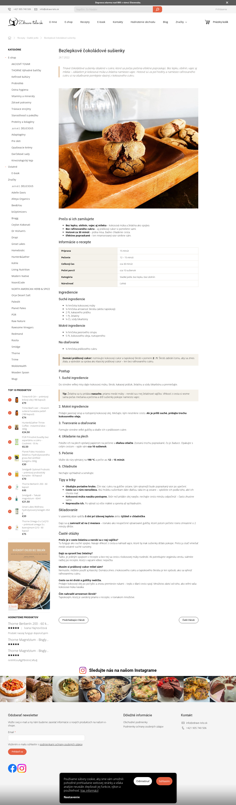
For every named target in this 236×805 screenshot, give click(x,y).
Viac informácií (89, 790)
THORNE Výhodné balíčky (26, 70)
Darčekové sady (21, 154)
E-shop (12, 57)
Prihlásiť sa (17, 751)
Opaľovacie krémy (22, 147)
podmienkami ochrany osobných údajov (61, 744)
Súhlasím (164, 781)
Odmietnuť (142, 781)
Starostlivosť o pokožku (25, 115)
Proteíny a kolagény (23, 121)
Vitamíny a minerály (23, 96)
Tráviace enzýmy (21, 109)
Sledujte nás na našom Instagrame (123, 670)
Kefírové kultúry (21, 76)
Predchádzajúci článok (73, 620)
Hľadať (157, 9)
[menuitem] (53, 22)
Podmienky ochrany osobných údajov (143, 726)
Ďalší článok (189, 620)
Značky (12, 179)
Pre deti (16, 141)
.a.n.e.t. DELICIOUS (22, 128)
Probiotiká (17, 83)
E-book (15, 173)
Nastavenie (72, 797)
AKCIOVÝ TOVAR (21, 64)
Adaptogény (19, 134)
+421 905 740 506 (196, 728)
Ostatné (12, 166)
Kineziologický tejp (22, 160)
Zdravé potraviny (21, 102)
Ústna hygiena (20, 89)
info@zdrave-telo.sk (196, 722)
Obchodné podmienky (135, 722)
